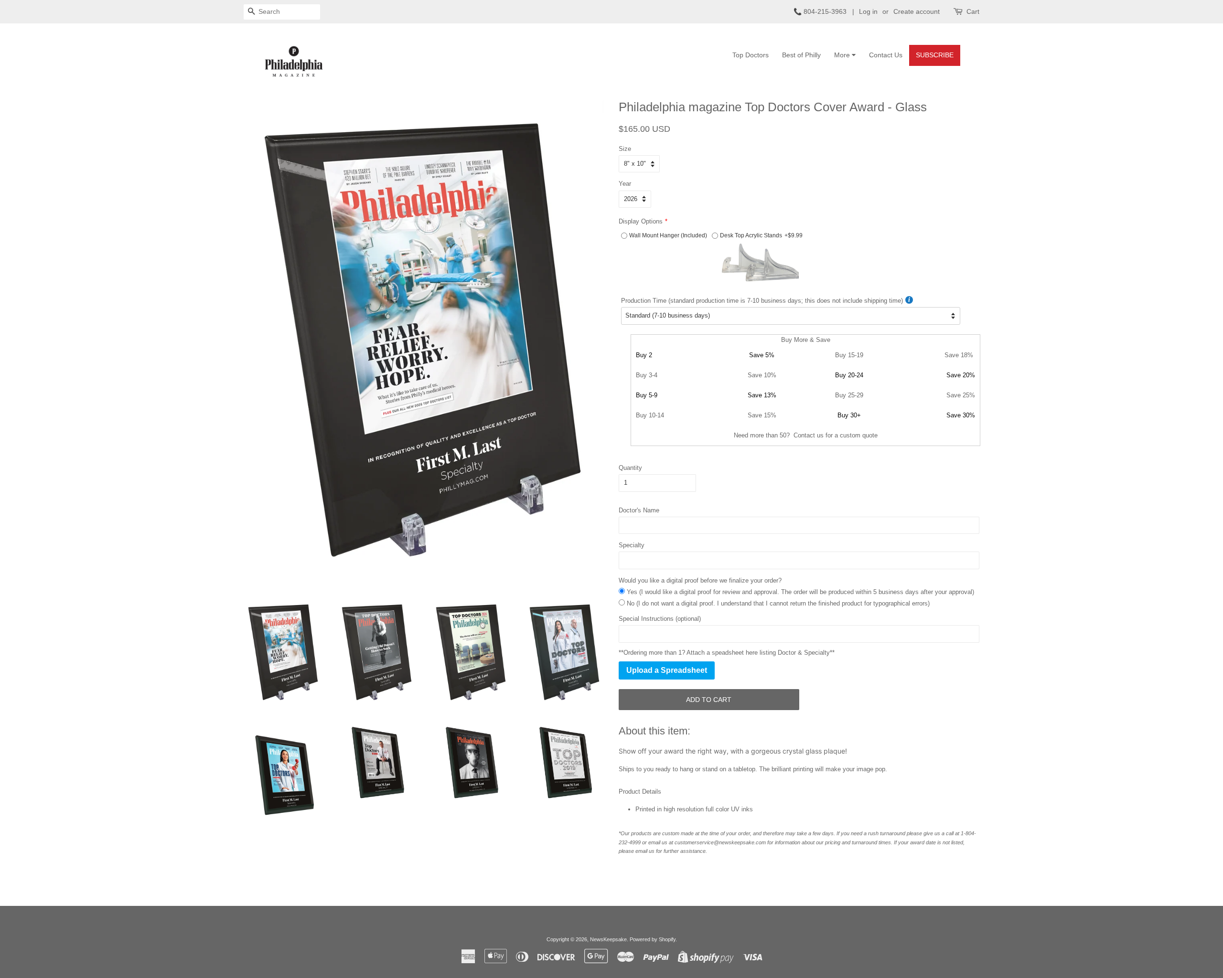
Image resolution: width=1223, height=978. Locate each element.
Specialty (631, 545)
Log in (868, 11)
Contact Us (885, 55)
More (843, 55)
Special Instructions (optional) (660, 618)
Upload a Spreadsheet (666, 670)
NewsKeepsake (608, 939)
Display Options (641, 221)
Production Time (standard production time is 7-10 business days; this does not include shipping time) (762, 300)
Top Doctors (750, 55)
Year (625, 183)
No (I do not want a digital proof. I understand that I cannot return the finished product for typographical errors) (778, 603)
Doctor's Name (639, 510)
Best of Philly (801, 55)
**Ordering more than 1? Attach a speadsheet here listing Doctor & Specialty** (727, 652)
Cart (972, 11)
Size (625, 148)
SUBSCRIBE (935, 55)
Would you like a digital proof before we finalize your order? (700, 580)
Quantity (630, 467)
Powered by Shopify (653, 939)
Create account (916, 11)
